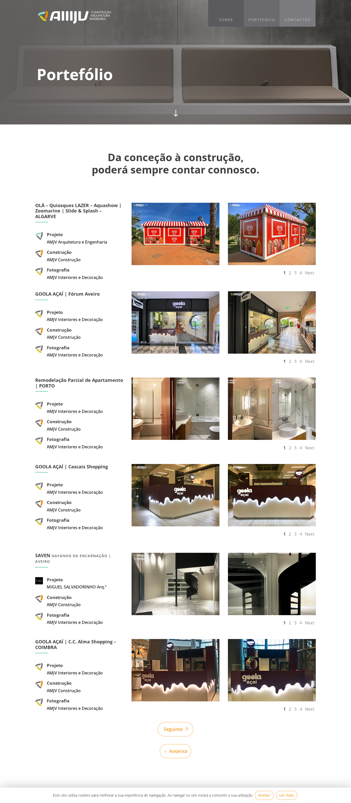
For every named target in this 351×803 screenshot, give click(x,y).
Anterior (178, 751)
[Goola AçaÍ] (175, 700)
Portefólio (261, 19)
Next (309, 273)
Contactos (297, 19)
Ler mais (286, 795)
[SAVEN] (175, 613)
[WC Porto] (175, 438)
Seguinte (173, 729)
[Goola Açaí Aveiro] (175, 352)
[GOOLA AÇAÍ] (175, 525)
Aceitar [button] (264, 795)
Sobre (226, 19)
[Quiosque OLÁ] (175, 263)
